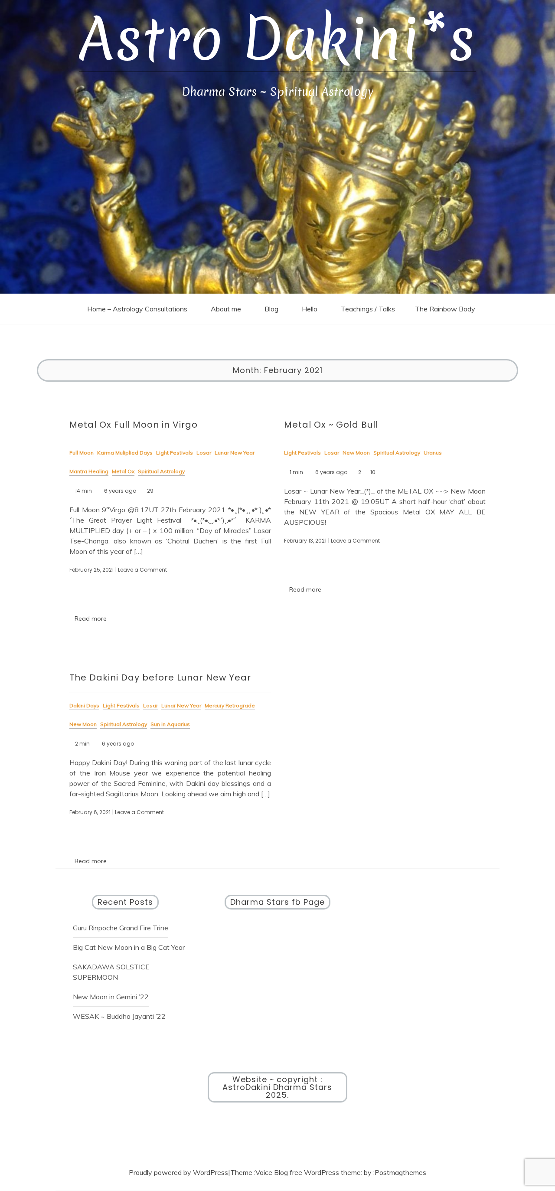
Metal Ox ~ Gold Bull (331, 425)
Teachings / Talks (368, 308)
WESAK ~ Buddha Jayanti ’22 (119, 1016)
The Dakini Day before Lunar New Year (160, 677)
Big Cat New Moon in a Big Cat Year (129, 947)
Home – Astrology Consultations (137, 308)
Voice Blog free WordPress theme (308, 1172)
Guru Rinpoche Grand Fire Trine (120, 927)
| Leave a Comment (141, 569)
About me (226, 308)
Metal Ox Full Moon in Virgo (133, 425)
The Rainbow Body (445, 308)
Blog (271, 308)
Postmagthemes (400, 1172)
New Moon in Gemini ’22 (111, 996)
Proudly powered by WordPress (178, 1172)
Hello (309, 308)
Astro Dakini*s (277, 39)
